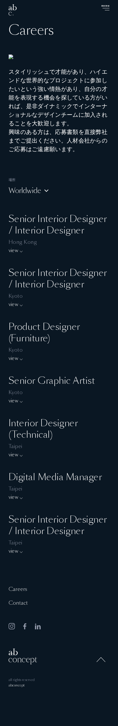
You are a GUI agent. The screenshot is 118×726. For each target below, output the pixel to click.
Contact (18, 603)
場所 (12, 180)
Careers (18, 589)
